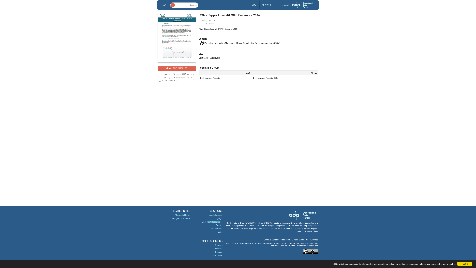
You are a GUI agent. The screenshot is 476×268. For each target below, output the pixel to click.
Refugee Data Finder (181, 218)
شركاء (254, 5)
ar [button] (164, 5)
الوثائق (220, 218)
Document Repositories (212, 221)
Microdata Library (182, 215)
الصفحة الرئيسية (216, 215)
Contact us (218, 248)
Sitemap (219, 252)
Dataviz (219, 225)
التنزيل (176, 68)
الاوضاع (285, 5)
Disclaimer (218, 255)
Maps (220, 231)
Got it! (465, 263)
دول (276, 5)
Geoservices (217, 228)
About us (219, 245)
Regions (266, 5)
